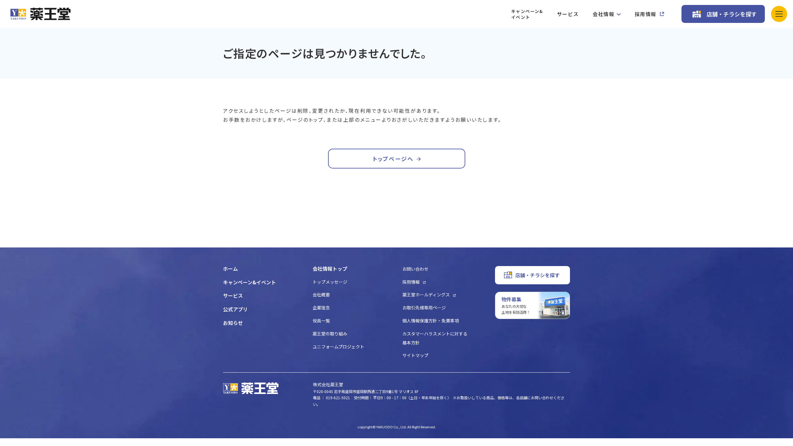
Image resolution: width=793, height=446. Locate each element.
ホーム (230, 268)
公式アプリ (235, 309)
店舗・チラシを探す (732, 14)
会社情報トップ (330, 268)
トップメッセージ (330, 282)
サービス (568, 14)
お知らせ (233, 322)
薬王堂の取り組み (330, 333)
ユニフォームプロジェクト (338, 346)
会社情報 (603, 14)
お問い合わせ (415, 269)
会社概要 (321, 294)
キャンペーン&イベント (527, 14)
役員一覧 (321, 320)
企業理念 (321, 307)
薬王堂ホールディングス (426, 294)
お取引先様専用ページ (424, 307)
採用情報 (645, 14)
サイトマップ (415, 355)
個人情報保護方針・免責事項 (430, 320)
